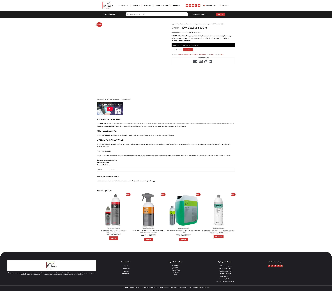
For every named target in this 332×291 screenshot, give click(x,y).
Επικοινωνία (176, 5)
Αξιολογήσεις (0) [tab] (126, 99)
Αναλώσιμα (175, 265)
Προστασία (175, 272)
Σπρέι (175, 274)
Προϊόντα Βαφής (175, 270)
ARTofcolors (122, 5)
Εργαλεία (175, 267)
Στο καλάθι (188, 49)
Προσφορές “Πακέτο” (161, 5)
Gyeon (221, 54)
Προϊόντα (135, 5)
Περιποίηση (189, 24)
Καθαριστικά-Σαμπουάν (199, 24)
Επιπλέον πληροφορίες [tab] (112, 99)
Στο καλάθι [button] (218, 236)
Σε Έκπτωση (147, 5)
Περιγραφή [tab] (100, 99)
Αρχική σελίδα (175, 24)
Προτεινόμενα (202, 54)
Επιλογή (113, 238)
